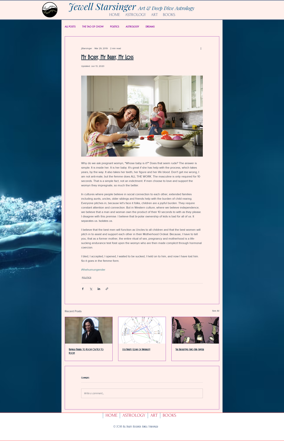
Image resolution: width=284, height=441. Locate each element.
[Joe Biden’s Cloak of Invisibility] (142, 330)
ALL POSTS (70, 26)
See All (215, 310)
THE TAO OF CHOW (93, 26)
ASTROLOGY (132, 26)
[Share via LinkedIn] (98, 288)
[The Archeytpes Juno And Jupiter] (195, 330)
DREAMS (150, 26)
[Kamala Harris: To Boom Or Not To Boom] (88, 330)
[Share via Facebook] (82, 288)
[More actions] (201, 48)
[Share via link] (106, 288)
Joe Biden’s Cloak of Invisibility (136, 349)
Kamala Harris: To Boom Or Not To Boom (86, 351)
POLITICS (114, 26)
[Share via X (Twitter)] (90, 288)
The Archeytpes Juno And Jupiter (190, 349)
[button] (154, 15)
